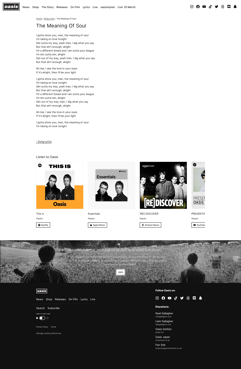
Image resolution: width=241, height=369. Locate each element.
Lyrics (86, 7)
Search (40, 308)
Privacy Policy (42, 327)
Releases (62, 7)
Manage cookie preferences (48, 333)
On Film (75, 7)
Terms (53, 327)
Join (120, 272)
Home (39, 18)
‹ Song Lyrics (44, 141)
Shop (35, 7)
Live (95, 7)
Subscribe (54, 308)
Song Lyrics (49, 18)
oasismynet (108, 7)
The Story (48, 7)
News (26, 7)
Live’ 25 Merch (126, 7)
